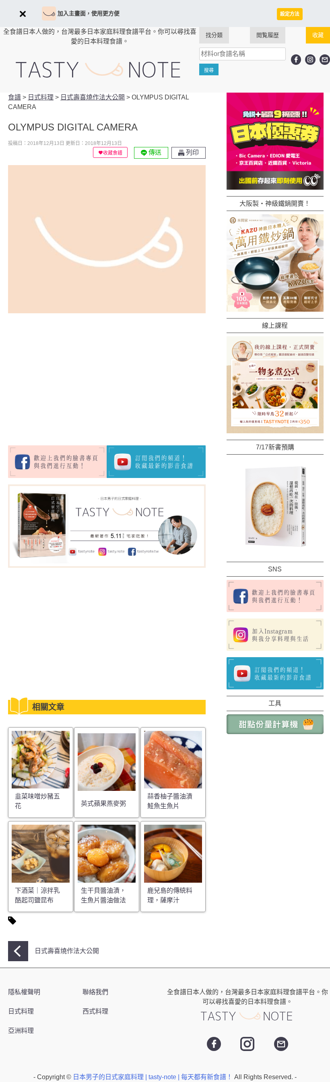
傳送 (154, 152)
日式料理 (21, 1011)
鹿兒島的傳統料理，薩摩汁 (169, 895)
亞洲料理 (21, 1030)
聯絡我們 (95, 992)
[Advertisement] (75, 376)
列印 (191, 152)
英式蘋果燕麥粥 (103, 803)
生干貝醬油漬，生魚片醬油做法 (103, 895)
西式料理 (95, 1011)
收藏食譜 (112, 153)
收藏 (318, 35)
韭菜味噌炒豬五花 (37, 801)
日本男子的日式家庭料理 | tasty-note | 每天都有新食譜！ (153, 1077)
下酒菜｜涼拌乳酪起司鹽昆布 (37, 895)
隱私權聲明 (24, 992)
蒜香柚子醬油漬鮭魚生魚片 (169, 801)
